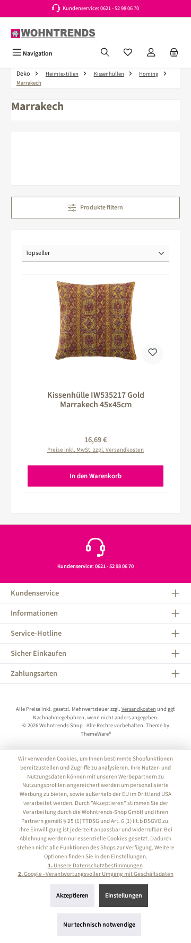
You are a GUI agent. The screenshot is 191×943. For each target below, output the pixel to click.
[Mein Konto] (151, 53)
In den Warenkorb (95, 476)
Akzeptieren (72, 895)
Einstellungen (123, 895)
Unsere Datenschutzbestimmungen (95, 865)
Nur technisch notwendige (99, 924)
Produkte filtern (101, 207)
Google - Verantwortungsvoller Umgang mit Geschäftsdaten (95, 874)
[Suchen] (105, 53)
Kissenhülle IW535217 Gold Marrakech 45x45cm (95, 400)
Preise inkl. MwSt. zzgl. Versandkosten (95, 450)
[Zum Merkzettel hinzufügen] (152, 353)
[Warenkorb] (174, 53)
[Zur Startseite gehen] (53, 33)
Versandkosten (138, 709)
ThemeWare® (96, 734)
